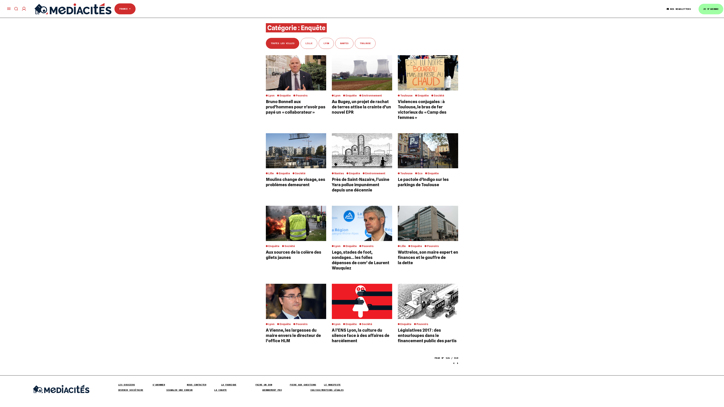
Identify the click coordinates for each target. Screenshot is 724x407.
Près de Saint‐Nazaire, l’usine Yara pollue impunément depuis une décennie (360, 184)
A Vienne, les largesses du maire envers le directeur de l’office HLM (293, 335)
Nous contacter (196, 384)
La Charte (220, 390)
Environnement (372, 95)
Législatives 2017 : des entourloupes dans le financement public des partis (427, 335)
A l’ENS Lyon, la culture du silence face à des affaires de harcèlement (360, 335)
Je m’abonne (711, 9)
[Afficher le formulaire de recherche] (16, 9)
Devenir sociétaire (130, 390)
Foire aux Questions (303, 384)
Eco (420, 173)
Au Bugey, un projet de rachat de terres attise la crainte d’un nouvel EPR (361, 107)
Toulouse (365, 43)
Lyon (326, 43)
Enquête (285, 95)
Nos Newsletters (680, 9)
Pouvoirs (302, 95)
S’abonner (159, 384)
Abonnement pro (272, 390)
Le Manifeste (332, 384)
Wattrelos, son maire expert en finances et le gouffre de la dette (428, 257)
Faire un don (263, 384)
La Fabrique (228, 384)
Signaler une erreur (179, 390)
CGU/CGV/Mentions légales (327, 390)
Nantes (344, 43)
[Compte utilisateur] (24, 9)
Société (439, 95)
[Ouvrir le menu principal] (9, 9)
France (124, 8)
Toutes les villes (282, 43)
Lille (308, 43)
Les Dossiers (126, 384)
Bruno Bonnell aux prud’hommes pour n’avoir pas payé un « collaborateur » (295, 107)
